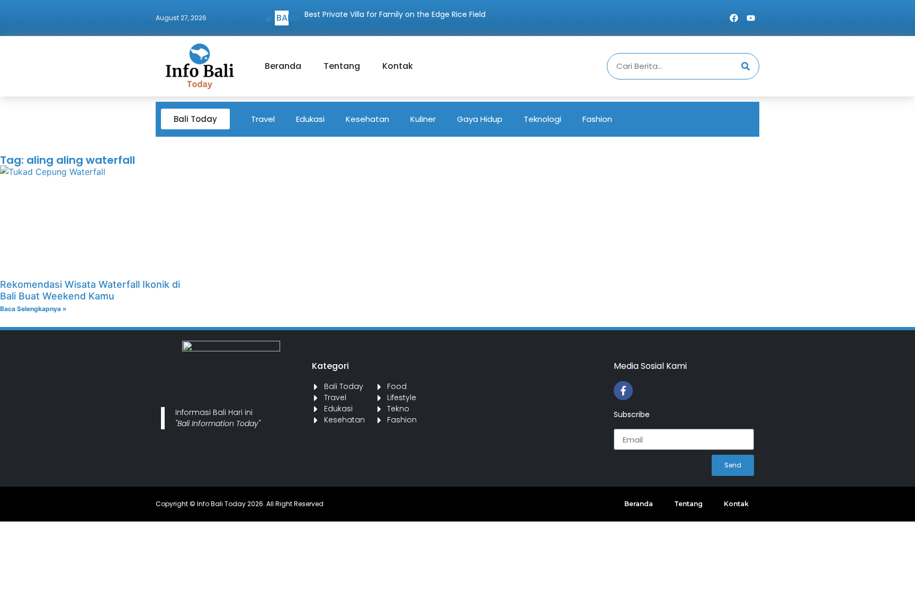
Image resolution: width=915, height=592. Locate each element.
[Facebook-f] (623, 390)
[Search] (745, 66)
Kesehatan (367, 119)
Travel (263, 119)
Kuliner (423, 119)
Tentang (342, 66)
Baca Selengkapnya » (33, 309)
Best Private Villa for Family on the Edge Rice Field (395, 14)
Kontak (397, 66)
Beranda (283, 66)
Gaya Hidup (480, 119)
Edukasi (310, 119)
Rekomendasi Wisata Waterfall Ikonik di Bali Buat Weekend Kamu (90, 290)
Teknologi (542, 119)
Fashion (597, 119)
